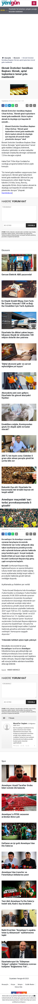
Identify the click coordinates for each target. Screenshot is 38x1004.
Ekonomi (17, 58)
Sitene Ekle (18, 987)
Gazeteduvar (7, 193)
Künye (13, 984)
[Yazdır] (16, 105)
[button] (27, 105)
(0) (23, 745)
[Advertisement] (19, 34)
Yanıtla (17, 745)
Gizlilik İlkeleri (29, 984)
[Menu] (34, 3)
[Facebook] (3, 105)
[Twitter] (6, 105)
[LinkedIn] (9, 105)
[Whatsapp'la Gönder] (12, 105)
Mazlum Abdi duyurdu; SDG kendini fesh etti (21, 10)
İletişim (20, 984)
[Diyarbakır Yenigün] (11, 3)
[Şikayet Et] (34, 745)
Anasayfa (7, 58)
